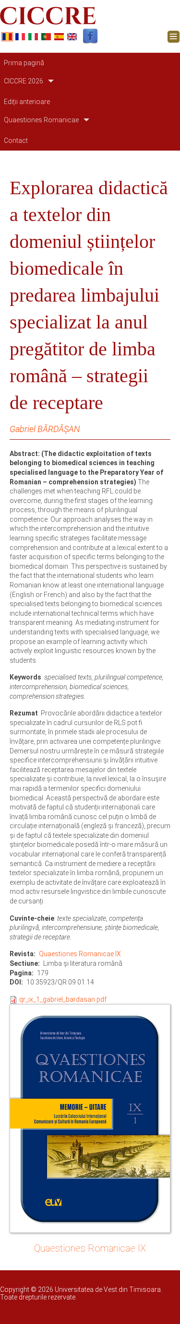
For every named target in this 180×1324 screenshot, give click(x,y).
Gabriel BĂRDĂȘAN (45, 429)
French (20, 36)
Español (59, 36)
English (72, 36)
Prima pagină (24, 63)
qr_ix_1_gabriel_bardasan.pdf (63, 999)
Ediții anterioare (27, 101)
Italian (33, 36)
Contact (16, 140)
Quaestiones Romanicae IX (80, 954)
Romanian (7, 36)
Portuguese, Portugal (46, 36)
